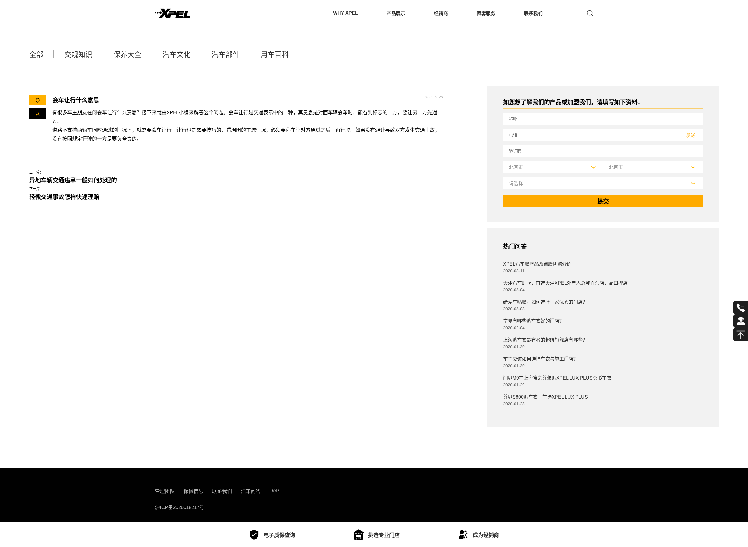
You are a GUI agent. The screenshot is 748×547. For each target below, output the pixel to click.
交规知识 (78, 54)
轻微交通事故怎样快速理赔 (64, 197)
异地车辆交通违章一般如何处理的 (73, 180)
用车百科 (275, 54)
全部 (36, 54)
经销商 (441, 13)
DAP (274, 491)
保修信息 (193, 491)
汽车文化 (176, 54)
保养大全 (127, 54)
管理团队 (165, 491)
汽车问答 (251, 491)
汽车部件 (226, 54)
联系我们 (533, 13)
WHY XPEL (345, 13)
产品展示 (396, 13)
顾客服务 (486, 13)
